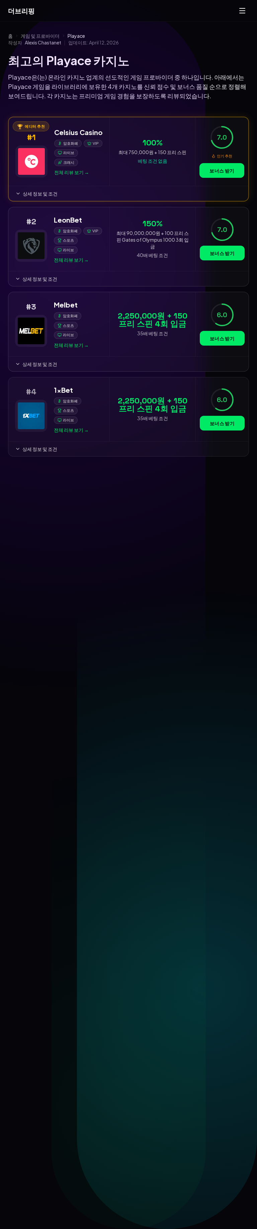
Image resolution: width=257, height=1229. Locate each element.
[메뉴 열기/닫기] (242, 10)
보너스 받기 (221, 170)
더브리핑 (21, 10)
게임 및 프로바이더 (40, 36)
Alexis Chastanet (43, 42)
